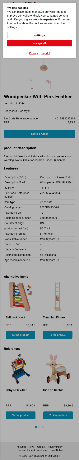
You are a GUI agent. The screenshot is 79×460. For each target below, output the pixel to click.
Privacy (33, 53)
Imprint (46, 53)
